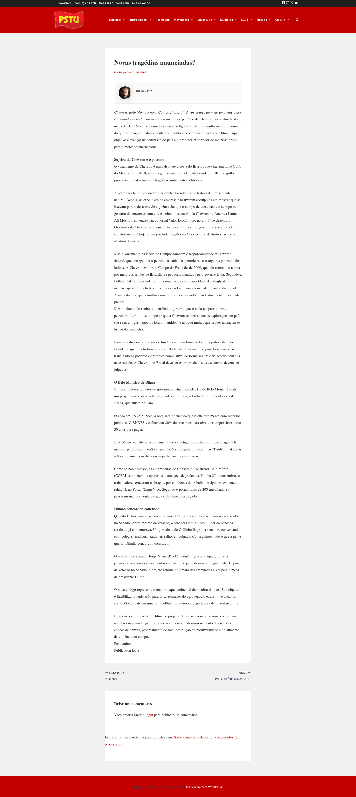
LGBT (245, 19)
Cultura (280, 19)
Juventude (204, 19)
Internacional (138, 19)
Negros (262, 19)
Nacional (115, 19)
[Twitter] (291, 3)
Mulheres (226, 19)
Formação (163, 19)
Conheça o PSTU (85, 3)
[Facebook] (283, 3)
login (149, 714)
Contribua (122, 3)
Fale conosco (141, 3)
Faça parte (105, 3)
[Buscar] (297, 19)
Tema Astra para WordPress (204, 787)
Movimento (181, 19)
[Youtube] (296, 3)
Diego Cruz (144, 90)
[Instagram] (287, 3)
